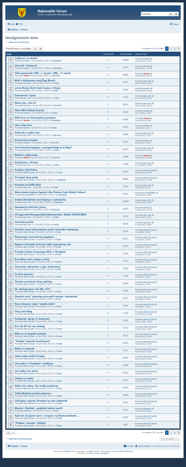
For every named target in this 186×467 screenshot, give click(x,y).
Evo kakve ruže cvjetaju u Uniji (32, 259)
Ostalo (56, 83)
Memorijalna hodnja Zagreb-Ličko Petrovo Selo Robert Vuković (50, 192)
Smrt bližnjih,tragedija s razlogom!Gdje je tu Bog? (43, 147)
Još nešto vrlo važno (26, 371)
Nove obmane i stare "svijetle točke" (35, 304)
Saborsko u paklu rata (27, 132)
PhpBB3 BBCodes (125, 451)
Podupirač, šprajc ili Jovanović (32, 319)
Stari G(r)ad (28, 172)
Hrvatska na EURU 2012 (28, 184)
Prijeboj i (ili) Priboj (26, 170)
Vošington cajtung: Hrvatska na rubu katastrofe (41, 400)
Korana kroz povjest (26, 140)
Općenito (56, 75)
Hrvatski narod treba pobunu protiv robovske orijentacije (46, 229)
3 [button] (174, 48)
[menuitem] (19, 24)
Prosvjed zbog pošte (26, 177)
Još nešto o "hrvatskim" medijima (34, 363)
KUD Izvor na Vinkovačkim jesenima (35, 117)
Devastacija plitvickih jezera (30, 207)
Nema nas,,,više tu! (25, 103)
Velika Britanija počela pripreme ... (34, 393)
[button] (179, 49)
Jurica (26, 75)
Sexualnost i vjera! (25, 95)
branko (26, 61)
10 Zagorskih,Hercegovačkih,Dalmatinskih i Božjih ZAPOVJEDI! (50, 214)
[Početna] (22, 12)
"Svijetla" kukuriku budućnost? (32, 341)
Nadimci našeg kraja (26, 155)
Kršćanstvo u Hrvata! (26, 162)
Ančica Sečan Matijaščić (99, 453)
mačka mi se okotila (26, 58)
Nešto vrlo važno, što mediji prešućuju (36, 386)
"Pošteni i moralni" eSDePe (30, 423)
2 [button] (170, 48)
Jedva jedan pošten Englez (30, 356)
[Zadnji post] (152, 59)
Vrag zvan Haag (23, 311)
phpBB (67, 451)
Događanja (56, 61)
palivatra (27, 411)
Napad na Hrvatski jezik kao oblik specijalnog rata (43, 244)
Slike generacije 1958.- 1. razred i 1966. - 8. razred (42, 73)
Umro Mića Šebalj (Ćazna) (29, 110)
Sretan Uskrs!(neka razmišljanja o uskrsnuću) (40, 199)
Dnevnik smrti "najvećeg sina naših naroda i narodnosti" (46, 296)
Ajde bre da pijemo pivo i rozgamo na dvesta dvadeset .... (47, 415)
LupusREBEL (29, 195)
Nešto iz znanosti (24, 348)
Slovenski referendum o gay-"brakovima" (38, 266)
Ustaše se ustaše (24, 378)
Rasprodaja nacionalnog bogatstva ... (36, 237)
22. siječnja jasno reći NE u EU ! (33, 289)
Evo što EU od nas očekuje (30, 326)
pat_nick (27, 83)
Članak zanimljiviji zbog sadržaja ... (35, 281)
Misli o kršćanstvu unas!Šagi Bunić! (35, 80)
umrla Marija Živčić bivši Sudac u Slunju (38, 88)
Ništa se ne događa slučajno (30, 333)
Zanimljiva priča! (24, 222)
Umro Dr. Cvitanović (26, 65)
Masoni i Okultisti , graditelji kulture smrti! (38, 408)
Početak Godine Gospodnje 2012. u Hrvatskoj (40, 251)
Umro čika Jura (23, 125)
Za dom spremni (24, 274)
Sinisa (26, 210)
